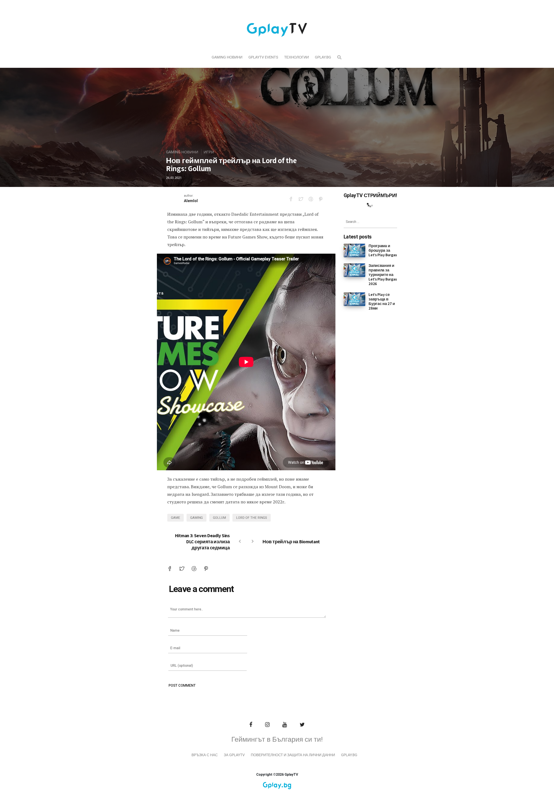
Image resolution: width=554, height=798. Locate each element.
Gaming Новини (227, 57)
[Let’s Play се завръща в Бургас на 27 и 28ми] (355, 299)
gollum (219, 517)
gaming (196, 517)
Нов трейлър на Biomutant (291, 541)
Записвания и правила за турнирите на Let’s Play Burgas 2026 (383, 274)
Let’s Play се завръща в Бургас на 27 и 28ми (382, 301)
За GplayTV (234, 755)
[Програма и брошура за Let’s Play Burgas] (355, 250)
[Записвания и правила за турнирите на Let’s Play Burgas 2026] (355, 270)
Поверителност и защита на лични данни (293, 755)
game (175, 517)
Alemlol (191, 201)
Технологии (296, 57)
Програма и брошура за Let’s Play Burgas (383, 250)
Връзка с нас (205, 755)
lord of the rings (251, 517)
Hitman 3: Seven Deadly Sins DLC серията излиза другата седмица (202, 541)
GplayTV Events (263, 57)
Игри (209, 152)
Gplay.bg (323, 57)
